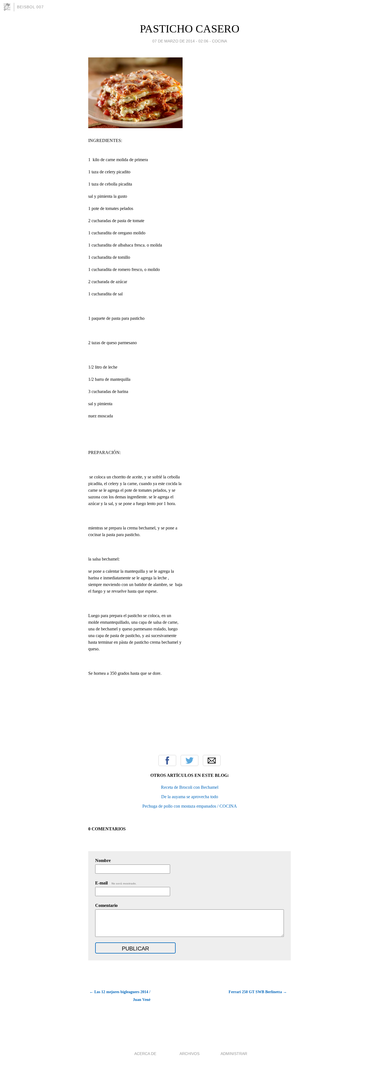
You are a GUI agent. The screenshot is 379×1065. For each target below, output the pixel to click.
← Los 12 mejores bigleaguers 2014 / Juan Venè (119, 996)
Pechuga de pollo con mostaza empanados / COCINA (189, 806)
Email (212, 760)
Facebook (167, 760)
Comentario (106, 905)
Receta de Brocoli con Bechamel (189, 787)
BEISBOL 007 (30, 7)
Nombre (103, 860)
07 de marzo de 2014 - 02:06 (180, 41)
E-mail (116, 883)
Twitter (189, 760)
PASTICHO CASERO (189, 28)
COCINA (219, 41)
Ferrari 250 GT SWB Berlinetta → (258, 992)
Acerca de (145, 1053)
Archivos (189, 1053)
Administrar (234, 1053)
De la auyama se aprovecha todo (189, 796)
